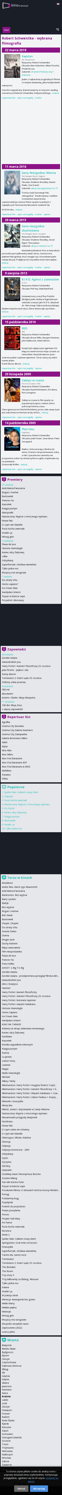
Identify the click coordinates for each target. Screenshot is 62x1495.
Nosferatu (7, 1121)
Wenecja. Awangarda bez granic (18, 1299)
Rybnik (5, 1423)
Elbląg (5, 1369)
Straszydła (7, 1246)
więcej (55, 93)
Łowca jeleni (8, 1331)
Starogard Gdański (12, 1437)
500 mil (5, 689)
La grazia (6, 1056)
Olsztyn (6, 1406)
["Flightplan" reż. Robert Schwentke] (12, 439)
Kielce (5, 1393)
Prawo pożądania (11, 1210)
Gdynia (5, 1379)
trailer (38, 97)
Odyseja (8, 796)
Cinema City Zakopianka (14, 734)
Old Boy (6, 1165)
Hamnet (6, 988)
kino (19, 5)
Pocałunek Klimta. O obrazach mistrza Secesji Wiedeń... (30, 1190)
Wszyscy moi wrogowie (14, 572)
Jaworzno (7, 1386)
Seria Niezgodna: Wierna (39, 173)
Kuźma (5, 1052)
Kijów (5, 746)
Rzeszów (6, 1427)
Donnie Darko (9, 931)
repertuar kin (8, 97)
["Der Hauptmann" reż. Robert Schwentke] (12, 66)
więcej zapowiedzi (13, 709)
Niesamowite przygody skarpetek (19, 1117)
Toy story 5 (8, 1275)
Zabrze (5, 1461)
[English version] (58, 4)
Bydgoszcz (7, 1352)
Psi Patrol (9, 808)
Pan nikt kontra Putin (13, 1182)
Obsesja (6, 1141)
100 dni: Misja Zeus (12, 705)
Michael (6, 1076)
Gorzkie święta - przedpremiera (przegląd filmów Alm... (30, 975)
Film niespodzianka (12, 951)
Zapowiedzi (16, 649)
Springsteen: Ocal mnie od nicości (19, 1242)
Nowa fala (7, 520)
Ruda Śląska (8, 1420)
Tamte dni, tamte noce (14, 1254)
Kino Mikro (7, 754)
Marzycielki (7, 512)
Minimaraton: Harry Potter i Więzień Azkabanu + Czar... (30, 1093)
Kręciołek (6, 504)
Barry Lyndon (9, 899)
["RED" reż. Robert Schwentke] (12, 338)
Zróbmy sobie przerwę (14, 682)
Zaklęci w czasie (33, 380)
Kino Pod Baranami (12, 758)
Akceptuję (39, 1488)
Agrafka (6, 722)
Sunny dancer (9, 674)
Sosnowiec (7, 1433)
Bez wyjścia (8, 907)
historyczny (46, 71)
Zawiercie (7, 1464)
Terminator (8, 1258)
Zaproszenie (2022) (12, 1327)
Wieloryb (6, 1311)
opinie (47, 214)
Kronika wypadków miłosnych (17, 1044)
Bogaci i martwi (10, 492)
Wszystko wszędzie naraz (15, 1323)
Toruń (5, 1444)
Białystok (7, 1345)
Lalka (4, 556)
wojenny (26, 74)
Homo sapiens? (10, 584)
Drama (5, 935)
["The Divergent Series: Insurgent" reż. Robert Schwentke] (12, 236)
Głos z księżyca (10, 983)
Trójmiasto (8, 1447)
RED (24, 328)
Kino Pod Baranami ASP (14, 762)
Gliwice (5, 1382)
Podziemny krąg (10, 1198)
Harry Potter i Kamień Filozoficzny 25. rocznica (26, 666)
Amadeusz (7, 882)
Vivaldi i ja (7, 532)
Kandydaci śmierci (11, 592)
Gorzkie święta (9, 657)
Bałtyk (5, 903)
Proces (5, 1214)
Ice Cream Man (10, 588)
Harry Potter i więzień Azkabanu (18, 1004)
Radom (6, 1416)
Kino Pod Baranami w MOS (16, 766)
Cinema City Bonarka (13, 726)
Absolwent (7, 693)
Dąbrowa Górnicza (11, 1365)
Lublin (5, 1399)
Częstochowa (9, 1362)
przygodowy (44, 188)
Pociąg (5, 1194)
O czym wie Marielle (12, 524)
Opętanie (7, 1169)
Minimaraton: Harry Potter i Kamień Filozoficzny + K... (30, 1089)
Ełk (3, 1372)
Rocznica (6, 1230)
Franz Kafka (8, 963)
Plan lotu (28, 429)
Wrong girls (8, 536)
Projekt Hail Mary (11, 1218)
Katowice (7, 1389)
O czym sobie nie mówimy (15, 1129)
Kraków (6, 1396)
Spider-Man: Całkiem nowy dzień (21, 792)
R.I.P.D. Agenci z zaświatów (40, 279)
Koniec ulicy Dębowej (13, 552)
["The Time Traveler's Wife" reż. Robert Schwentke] (12, 390)
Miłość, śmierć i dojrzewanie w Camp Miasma (25, 1109)
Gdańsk (6, 1376)
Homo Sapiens (9, 1012)
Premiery (14, 479)
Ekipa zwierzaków (11, 947)
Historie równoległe (12, 548)
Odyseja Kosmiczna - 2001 (16, 1149)
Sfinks (5, 778)
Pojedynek (7, 1202)
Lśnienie (6, 1064)
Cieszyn (6, 1358)
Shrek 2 (6, 1234)
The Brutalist (9, 1267)
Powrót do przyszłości (13, 1206)
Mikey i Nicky (8, 1081)
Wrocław (6, 1457)
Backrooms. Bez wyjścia (14, 894)
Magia (5, 1068)
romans (42, 245)
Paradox (6, 774)
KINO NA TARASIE (11, 1024)
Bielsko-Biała (8, 1348)
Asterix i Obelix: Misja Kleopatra (18, 697)
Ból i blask (7, 915)
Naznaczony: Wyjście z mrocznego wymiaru (24, 516)
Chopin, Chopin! (10, 923)
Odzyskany (7, 560)
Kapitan (27, 56)
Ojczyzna (6, 1161)
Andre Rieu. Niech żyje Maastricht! (19, 886)
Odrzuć (21, 1488)
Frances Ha (8, 500)
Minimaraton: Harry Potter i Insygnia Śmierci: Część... (29, 1085)
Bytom (5, 1355)
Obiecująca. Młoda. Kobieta (16, 1137)
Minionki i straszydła (12, 1101)
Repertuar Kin (19, 717)
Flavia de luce (9, 544)
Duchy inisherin (9, 943)
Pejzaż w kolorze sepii (13, 596)
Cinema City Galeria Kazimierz (17, 730)
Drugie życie (8, 939)
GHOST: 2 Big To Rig (13, 967)
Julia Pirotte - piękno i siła (15, 669)
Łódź (4, 1403)
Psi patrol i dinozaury (13, 600)
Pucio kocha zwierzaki (13, 528)
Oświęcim (7, 1410)
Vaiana (5, 1287)
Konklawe (7, 1036)
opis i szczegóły (25, 97)
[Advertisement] (31, 131)
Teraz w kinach (19, 877)
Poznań (6, 1413)
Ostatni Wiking (9, 1178)
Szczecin (6, 1440)
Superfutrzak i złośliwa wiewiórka (19, 564)
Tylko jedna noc (10, 568)
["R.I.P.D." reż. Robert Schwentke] (12, 289)
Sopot (5, 1430)
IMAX (4, 742)
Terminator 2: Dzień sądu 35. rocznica (21, 678)
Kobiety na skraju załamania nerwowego (23, 1028)
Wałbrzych (7, 1454)
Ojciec (5, 1157)
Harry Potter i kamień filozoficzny (19, 992)
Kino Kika (6, 750)
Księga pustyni (9, 508)
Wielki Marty (8, 1303)
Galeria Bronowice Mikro (14, 738)
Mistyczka (7, 1105)
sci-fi (55, 188)
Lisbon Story (8, 1060)
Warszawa (7, 1451)
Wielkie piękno (9, 1307)
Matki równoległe (11, 1072)
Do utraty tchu (9, 579)
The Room (7, 1271)
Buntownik (7, 496)
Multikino (6, 770)
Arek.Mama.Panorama (13, 488)
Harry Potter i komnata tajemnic (19, 1000)
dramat (35, 71)
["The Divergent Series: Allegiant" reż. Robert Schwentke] (12, 182)
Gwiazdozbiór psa (11, 661)
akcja (34, 188)
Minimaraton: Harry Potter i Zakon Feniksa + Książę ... (30, 1097)
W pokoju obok (10, 1295)
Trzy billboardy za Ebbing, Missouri (20, 1279)
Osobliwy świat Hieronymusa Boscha (21, 1174)
